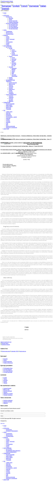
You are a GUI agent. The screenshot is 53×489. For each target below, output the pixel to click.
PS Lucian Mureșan (13, 27)
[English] (16, 5)
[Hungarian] (33, 5)
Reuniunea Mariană (14, 69)
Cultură (10, 77)
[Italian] (42, 5)
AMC (13, 73)
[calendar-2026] (14, 351)
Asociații (11, 67)
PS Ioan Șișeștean (13, 28)
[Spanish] (5, 8)
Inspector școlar (14, 51)
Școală (10, 48)
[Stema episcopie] (5, 351)
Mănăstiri (11, 101)
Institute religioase (11, 96)
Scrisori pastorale (13, 20)
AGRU (13, 72)
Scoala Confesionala (15, 54)
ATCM (13, 57)
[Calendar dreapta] (5, 344)
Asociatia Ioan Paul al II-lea (14, 64)
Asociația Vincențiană (14, 75)
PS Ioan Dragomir (13, 26)
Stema (10, 19)
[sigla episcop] (22, 351)
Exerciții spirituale (11, 86)
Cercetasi (14, 59)
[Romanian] (6, 5)
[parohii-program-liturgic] (7, 1)
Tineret (10, 56)
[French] (24, 5)
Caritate (11, 88)
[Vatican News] (4, 343)
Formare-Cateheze (11, 92)
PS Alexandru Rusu (13, 24)
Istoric (13, 49)
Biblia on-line (12, 84)
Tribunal (11, 78)
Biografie (11, 18)
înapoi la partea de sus (6, 342)
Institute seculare (11, 99)
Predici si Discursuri (13, 22)
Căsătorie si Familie (11, 90)
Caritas (13, 71)
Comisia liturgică (13, 82)
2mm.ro (9, 421)
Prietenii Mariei (14, 61)
